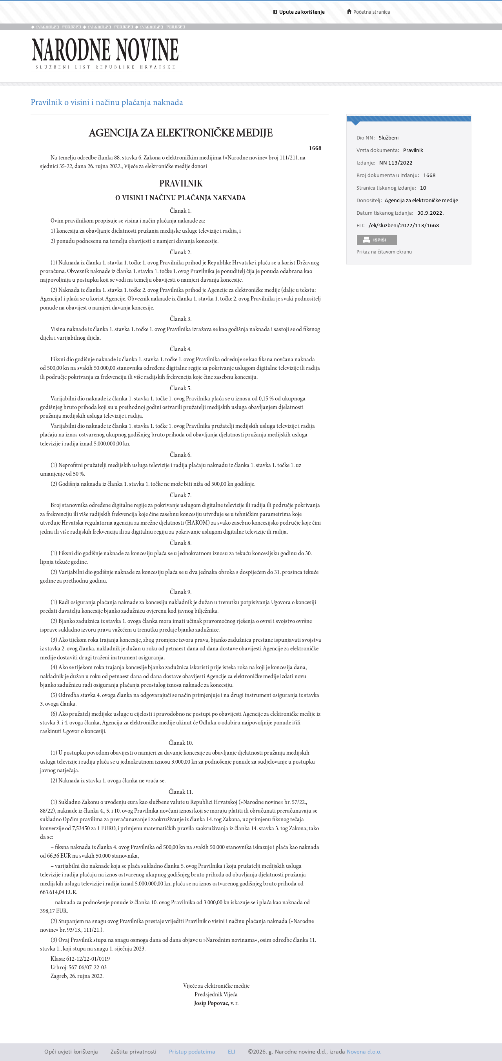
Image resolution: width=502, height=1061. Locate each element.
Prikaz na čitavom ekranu (384, 252)
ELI (231, 1052)
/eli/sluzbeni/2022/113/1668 (404, 226)
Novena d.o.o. (364, 1052)
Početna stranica (371, 12)
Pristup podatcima (192, 1052)
